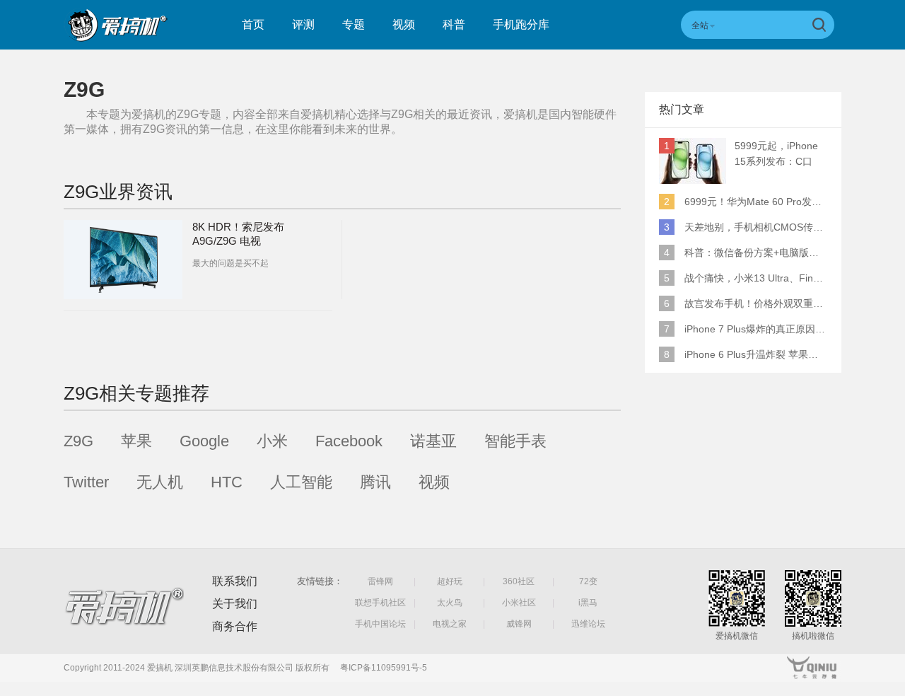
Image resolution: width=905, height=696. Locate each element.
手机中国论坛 (380, 624)
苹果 (136, 441)
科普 (454, 24)
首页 (253, 24)
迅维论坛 (588, 624)
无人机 (159, 482)
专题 (353, 24)
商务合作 (234, 626)
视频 (403, 24)
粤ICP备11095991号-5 (383, 668)
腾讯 (375, 482)
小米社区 (519, 603)
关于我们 (234, 604)
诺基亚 (433, 441)
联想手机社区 (380, 603)
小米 (272, 441)
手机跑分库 (521, 24)
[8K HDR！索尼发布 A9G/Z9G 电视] (123, 259)
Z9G (78, 441)
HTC (227, 482)
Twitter (86, 482)
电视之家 (450, 624)
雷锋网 (380, 581)
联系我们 (234, 581)
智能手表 (515, 441)
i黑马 (587, 603)
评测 (303, 24)
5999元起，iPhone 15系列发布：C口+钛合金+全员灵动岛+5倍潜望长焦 (780, 154)
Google (204, 441)
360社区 (519, 581)
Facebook (349, 441)
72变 (588, 581)
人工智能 (301, 482)
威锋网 (519, 624)
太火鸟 (449, 603)
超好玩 (449, 581)
